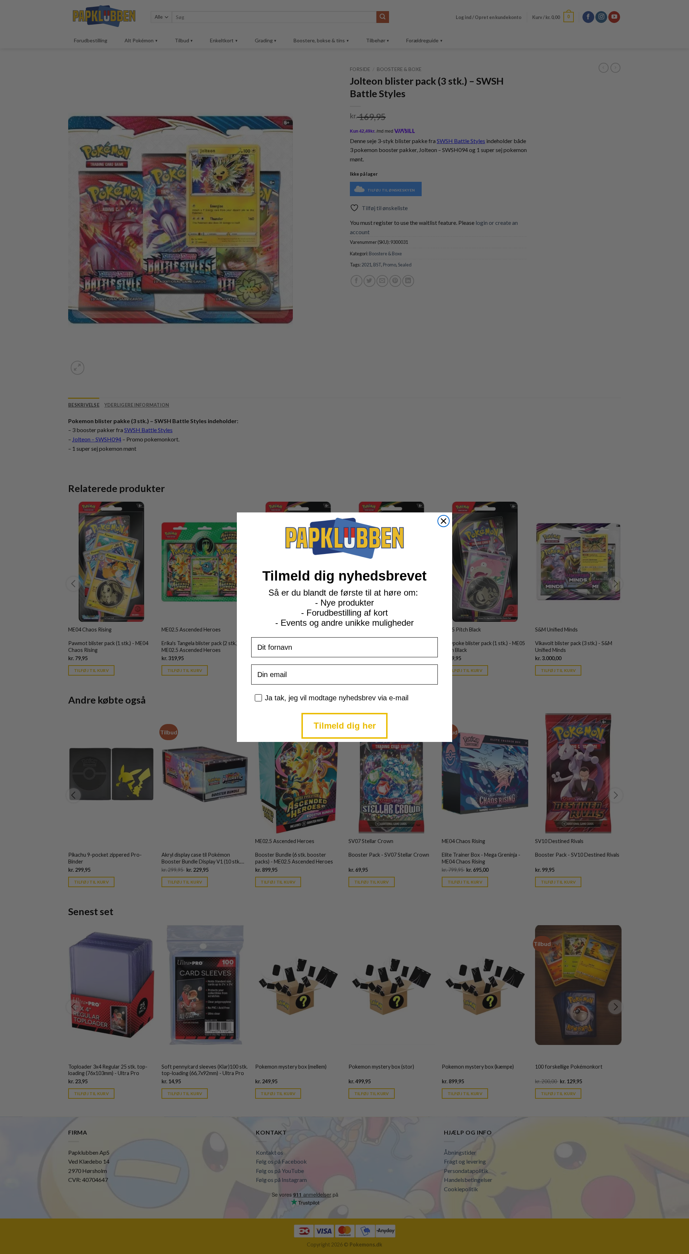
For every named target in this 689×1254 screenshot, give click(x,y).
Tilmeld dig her (345, 725)
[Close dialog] (443, 521)
